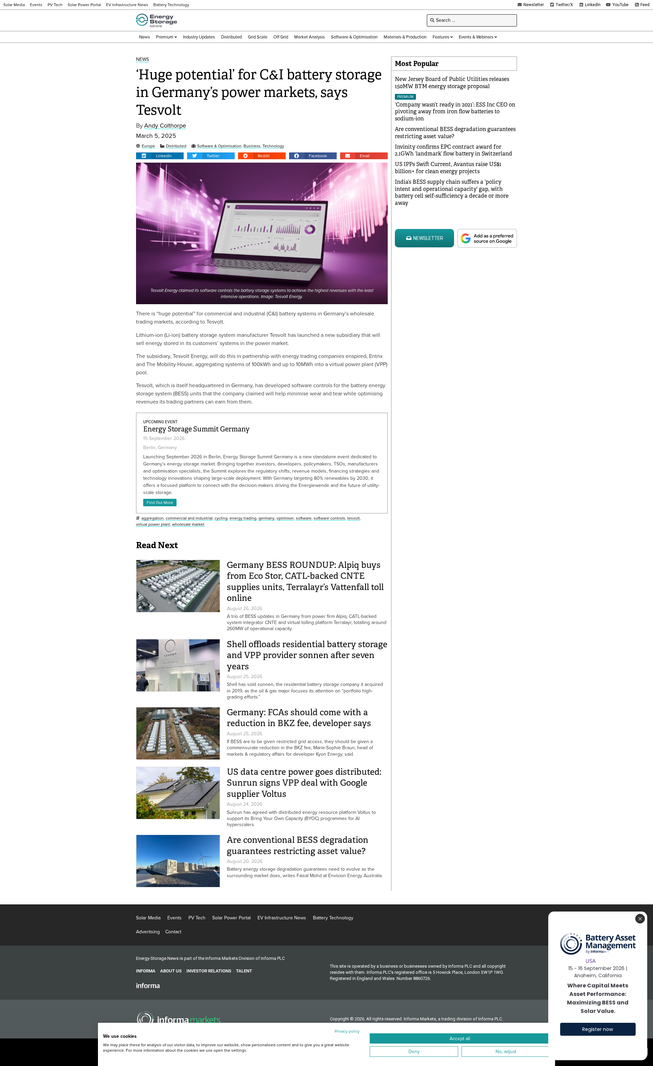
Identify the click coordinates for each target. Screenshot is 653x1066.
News (142, 59)
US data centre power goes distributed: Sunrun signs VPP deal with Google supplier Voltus (304, 783)
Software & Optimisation (219, 146)
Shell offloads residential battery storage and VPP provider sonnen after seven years (307, 655)
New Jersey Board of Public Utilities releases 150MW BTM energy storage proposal (452, 83)
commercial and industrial (189, 518)
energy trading (243, 518)
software (304, 518)
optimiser (285, 518)
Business (252, 146)
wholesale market (188, 524)
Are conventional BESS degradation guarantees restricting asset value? (297, 845)
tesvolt (353, 518)
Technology (273, 146)
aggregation (152, 518)
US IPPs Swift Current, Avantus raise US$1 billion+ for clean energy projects (448, 168)
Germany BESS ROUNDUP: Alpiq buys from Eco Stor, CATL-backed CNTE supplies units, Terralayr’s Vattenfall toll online (305, 582)
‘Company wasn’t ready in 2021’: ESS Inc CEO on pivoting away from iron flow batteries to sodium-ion (455, 111)
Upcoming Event (160, 422)
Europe (148, 146)
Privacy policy (347, 1031)
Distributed (176, 146)
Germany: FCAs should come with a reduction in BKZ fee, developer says (299, 718)
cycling (221, 518)
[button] (160, 155)
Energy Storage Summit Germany (196, 429)
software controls (329, 518)
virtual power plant (153, 524)
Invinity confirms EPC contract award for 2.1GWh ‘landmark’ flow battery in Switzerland (453, 150)
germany (266, 518)
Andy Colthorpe (165, 125)
